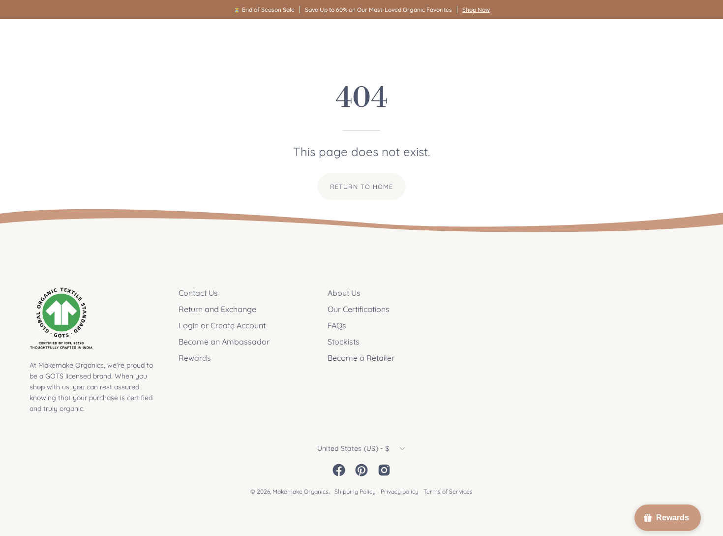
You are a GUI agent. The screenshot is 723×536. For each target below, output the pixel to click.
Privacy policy (400, 491)
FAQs (337, 325)
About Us (344, 293)
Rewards (195, 358)
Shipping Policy (355, 491)
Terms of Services (448, 491)
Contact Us (198, 293)
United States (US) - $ (353, 448)
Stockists (344, 342)
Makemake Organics (300, 491)
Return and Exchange (217, 309)
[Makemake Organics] (64, 38)
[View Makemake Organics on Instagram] (384, 470)
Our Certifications (359, 309)
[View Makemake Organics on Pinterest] (361, 470)
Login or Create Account (222, 325)
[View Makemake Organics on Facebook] (338, 470)
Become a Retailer (361, 358)
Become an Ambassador (224, 342)
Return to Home (361, 186)
